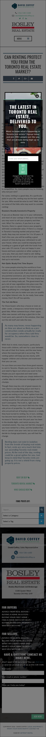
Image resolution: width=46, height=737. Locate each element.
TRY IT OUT (23, 169)
